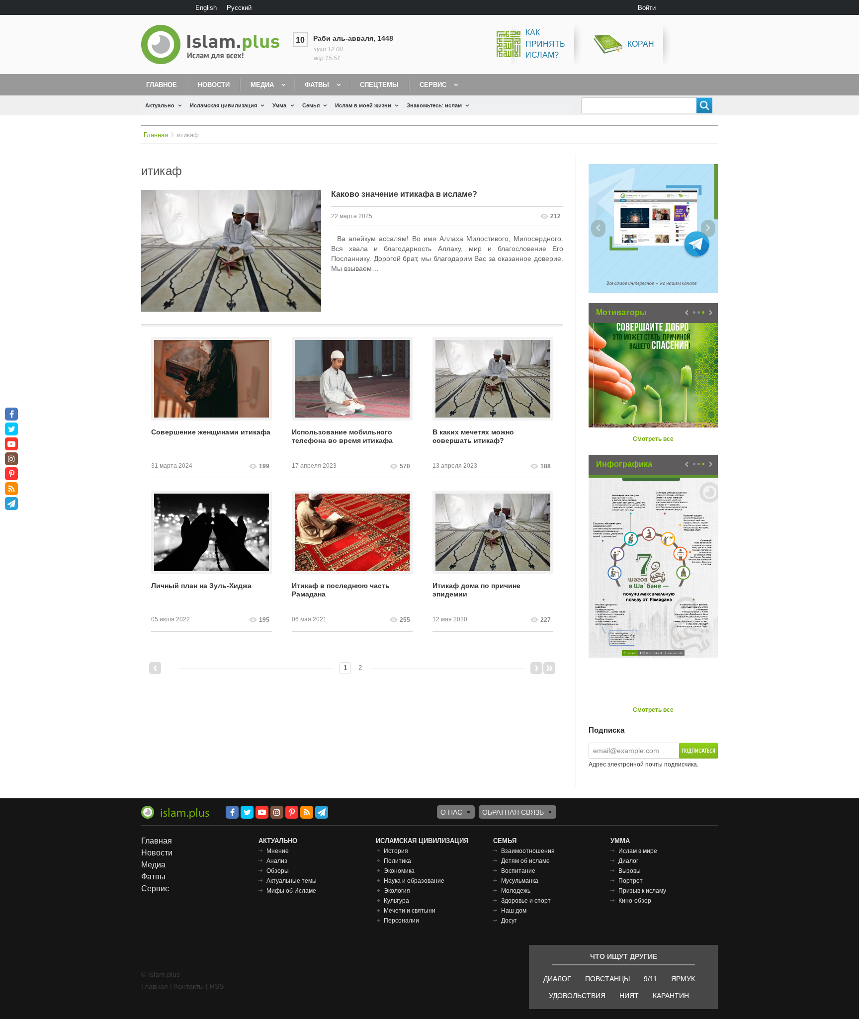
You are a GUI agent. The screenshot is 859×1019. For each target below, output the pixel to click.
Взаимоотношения (528, 851)
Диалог (628, 860)
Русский (239, 7)
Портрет (630, 880)
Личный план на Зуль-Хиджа (201, 586)
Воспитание (518, 870)
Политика (397, 860)
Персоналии (401, 920)
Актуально (159, 105)
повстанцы (607, 979)
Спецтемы (379, 84)
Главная (156, 135)
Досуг (508, 920)
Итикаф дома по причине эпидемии (476, 590)
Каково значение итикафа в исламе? (404, 194)
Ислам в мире (637, 851)
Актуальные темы (291, 880)
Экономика (399, 870)
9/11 (650, 979)
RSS (217, 986)
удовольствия (577, 996)
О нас (451, 812)
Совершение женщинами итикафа (210, 432)
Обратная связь (513, 812)
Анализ (276, 860)
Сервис (433, 84)
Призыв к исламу (642, 890)
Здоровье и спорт (526, 900)
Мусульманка (519, 880)
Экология (397, 890)
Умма (279, 105)
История (396, 851)
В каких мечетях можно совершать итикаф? (473, 436)
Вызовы (629, 870)
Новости (214, 84)
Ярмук (683, 979)
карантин (671, 996)
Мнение (277, 851)
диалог (557, 979)
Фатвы (317, 84)
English (206, 7)
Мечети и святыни (409, 910)
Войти (647, 7)
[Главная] (214, 44)
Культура (396, 900)
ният (629, 996)
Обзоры (277, 870)
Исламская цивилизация (223, 105)
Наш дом (513, 910)
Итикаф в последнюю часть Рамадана (341, 590)
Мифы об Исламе (291, 890)
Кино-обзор (634, 900)
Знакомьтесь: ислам (434, 105)
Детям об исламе (525, 860)
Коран (640, 44)
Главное (161, 84)
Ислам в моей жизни (363, 105)
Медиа (262, 84)
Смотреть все (653, 438)
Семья (311, 105)
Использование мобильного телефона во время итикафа (342, 436)
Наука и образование (414, 880)
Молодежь (515, 890)
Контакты (189, 986)
